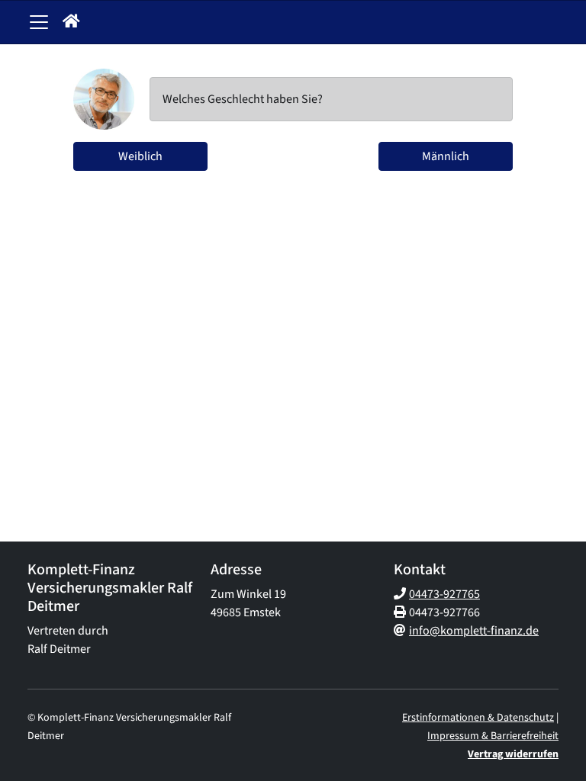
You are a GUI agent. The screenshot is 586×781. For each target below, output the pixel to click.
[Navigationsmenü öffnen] (38, 22)
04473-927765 (444, 594)
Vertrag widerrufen (513, 754)
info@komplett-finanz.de (474, 630)
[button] (71, 22)
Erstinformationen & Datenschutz (478, 717)
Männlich (445, 156)
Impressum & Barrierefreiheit (493, 736)
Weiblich (140, 156)
